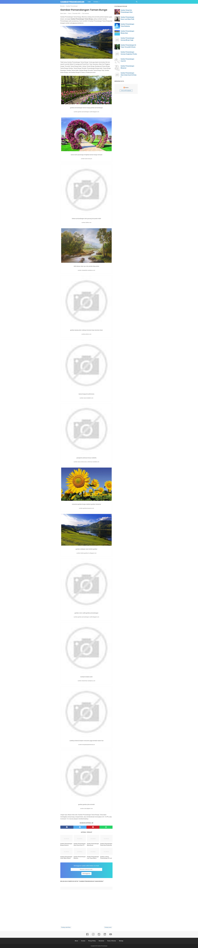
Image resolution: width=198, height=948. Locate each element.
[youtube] (110, 935)
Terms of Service (111, 940)
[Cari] (137, 2)
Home (89, 1)
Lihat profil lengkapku (126, 90)
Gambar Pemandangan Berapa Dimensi (66, 844)
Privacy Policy (92, 940)
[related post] (66, 838)
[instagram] (93, 935)
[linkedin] (104, 935)
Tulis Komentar (85, 13)
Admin (64, 13)
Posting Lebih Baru (66, 927)
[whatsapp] (106, 827)
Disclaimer (101, 940)
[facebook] (66, 827)
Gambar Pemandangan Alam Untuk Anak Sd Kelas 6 (128, 75)
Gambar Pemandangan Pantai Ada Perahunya (106, 844)
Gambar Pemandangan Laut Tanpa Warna (93, 857)
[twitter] (79, 827)
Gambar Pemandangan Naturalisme (93, 844)
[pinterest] (93, 827)
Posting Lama (108, 927)
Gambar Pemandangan (72, 2)
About (76, 940)
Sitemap (121, 940)
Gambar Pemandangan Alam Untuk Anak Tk (80, 844)
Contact (83, 940)
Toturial (95, 1)
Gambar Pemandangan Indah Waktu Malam (66, 857)
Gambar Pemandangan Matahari (80, 857)
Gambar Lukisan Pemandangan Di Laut (106, 857)
